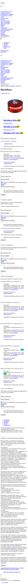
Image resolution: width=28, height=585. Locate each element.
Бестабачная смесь (5, 30)
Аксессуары (4, 27)
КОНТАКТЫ (7, 425)
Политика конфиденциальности (12, 572)
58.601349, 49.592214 (18, 331)
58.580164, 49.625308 (18, 354)
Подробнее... (4, 183)
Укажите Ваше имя (6, 176)
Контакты (3, 34)
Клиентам (3, 31)
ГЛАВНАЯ (6, 420)
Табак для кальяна (5, 22)
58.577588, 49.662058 (18, 158)
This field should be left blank (8, 186)
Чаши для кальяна (5, 23)
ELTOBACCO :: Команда (7, 14)
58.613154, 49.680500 (18, 309)
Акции (2, 16)
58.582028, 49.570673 (18, 376)
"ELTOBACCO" (8, 427)
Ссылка (13, 555)
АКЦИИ (6, 422)
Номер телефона (5, 179)
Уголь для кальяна (5, 20)
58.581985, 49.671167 (18, 288)
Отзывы (3, 33)
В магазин (17, 580)
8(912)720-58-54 (5, 50)
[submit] (1, 175)
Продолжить (5, 582)
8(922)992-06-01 (8, 382)
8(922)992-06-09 (8, 359)
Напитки (3, 25)
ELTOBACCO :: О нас (6, 11)
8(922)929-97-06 (8, 336)
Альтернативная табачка (7, 29)
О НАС (5, 424)
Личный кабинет (5, 35)
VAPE (2, 26)
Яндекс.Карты (14, 159)
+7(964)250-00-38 (8, 143)
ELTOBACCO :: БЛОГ (6, 15)
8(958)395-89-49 (8, 293)
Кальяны (3, 19)
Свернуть (3, 194)
